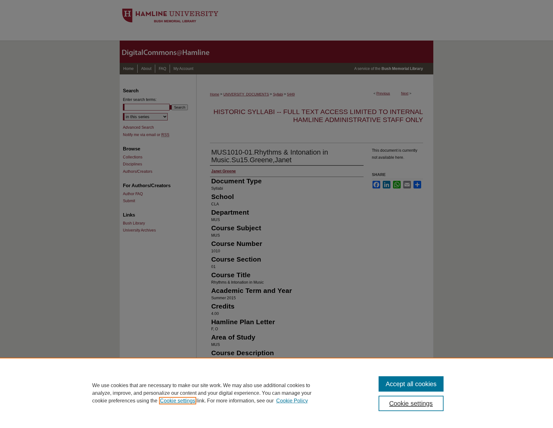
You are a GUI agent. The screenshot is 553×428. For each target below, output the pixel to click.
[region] (276, 393)
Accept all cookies (411, 383)
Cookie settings (177, 400)
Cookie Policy (292, 400)
